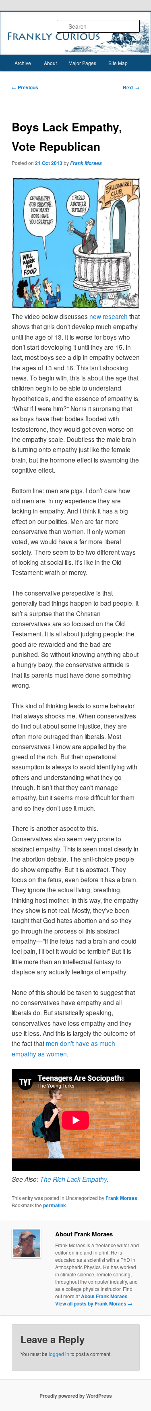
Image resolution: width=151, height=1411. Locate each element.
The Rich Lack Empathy (73, 1178)
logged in (59, 1353)
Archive (22, 62)
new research (108, 316)
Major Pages (82, 62)
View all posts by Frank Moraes (93, 1303)
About (50, 62)
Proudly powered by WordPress (75, 1395)
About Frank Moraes (104, 1296)
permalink (54, 1205)
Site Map (118, 62)
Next (131, 87)
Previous (25, 87)
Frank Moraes (86, 163)
